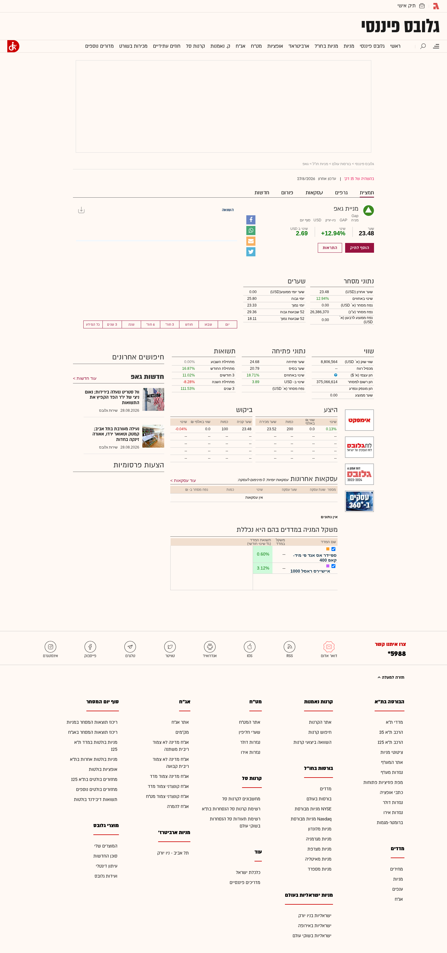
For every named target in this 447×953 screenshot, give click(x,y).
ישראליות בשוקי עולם (312, 936)
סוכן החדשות (105, 856)
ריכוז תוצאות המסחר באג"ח (92, 732)
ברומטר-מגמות (390, 823)
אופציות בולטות (103, 769)
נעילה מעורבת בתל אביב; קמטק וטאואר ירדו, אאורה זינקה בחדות (115, 434)
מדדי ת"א (394, 722)
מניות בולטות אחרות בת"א (93, 759)
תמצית (367, 192)
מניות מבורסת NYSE (313, 809)
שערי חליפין (249, 732)
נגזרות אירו (393, 813)
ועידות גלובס (106, 876)
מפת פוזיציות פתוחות (383, 782)
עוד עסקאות (185, 480)
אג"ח (399, 899)
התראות (330, 248)
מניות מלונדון (319, 829)
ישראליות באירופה (314, 926)
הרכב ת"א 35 (391, 732)
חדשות (262, 192)
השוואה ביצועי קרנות (312, 742)
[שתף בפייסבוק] (250, 219)
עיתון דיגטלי (106, 866)
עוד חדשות (86, 378)
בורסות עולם (341, 164)
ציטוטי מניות (391, 752)
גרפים (341, 192)
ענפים (397, 889)
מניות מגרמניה (318, 839)
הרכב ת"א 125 (390, 742)
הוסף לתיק (359, 248)
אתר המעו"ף (392, 762)
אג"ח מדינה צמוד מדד (169, 776)
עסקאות (314, 192)
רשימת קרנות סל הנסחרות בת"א (231, 809)
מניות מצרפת (319, 849)
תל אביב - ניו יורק (173, 853)
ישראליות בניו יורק (314, 916)
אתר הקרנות (320, 722)
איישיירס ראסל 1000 (310, 571)
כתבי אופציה (391, 792)
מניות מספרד (319, 869)
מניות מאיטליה (318, 859)
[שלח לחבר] (250, 241)
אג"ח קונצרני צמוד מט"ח (167, 796)
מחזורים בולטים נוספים (96, 789)
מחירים (396, 869)
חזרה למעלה (392, 677)
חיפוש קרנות (319, 732)
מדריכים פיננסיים (245, 882)
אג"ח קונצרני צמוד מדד (168, 786)
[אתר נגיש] (13, 46)
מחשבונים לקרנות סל (241, 799)
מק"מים (182, 732)
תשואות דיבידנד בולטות (95, 799)
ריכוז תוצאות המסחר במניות (92, 722)
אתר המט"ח (249, 722)
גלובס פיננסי (400, 26)
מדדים (325, 789)
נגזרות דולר (393, 803)
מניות (398, 879)
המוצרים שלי (105, 846)
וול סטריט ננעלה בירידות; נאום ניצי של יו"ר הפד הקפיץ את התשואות (112, 397)
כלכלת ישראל (248, 872)
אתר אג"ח (180, 722)
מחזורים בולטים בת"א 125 (94, 779)
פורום (287, 192)
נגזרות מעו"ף (392, 772)
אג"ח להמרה (178, 806)
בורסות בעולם (319, 799)
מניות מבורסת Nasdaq (311, 819)
